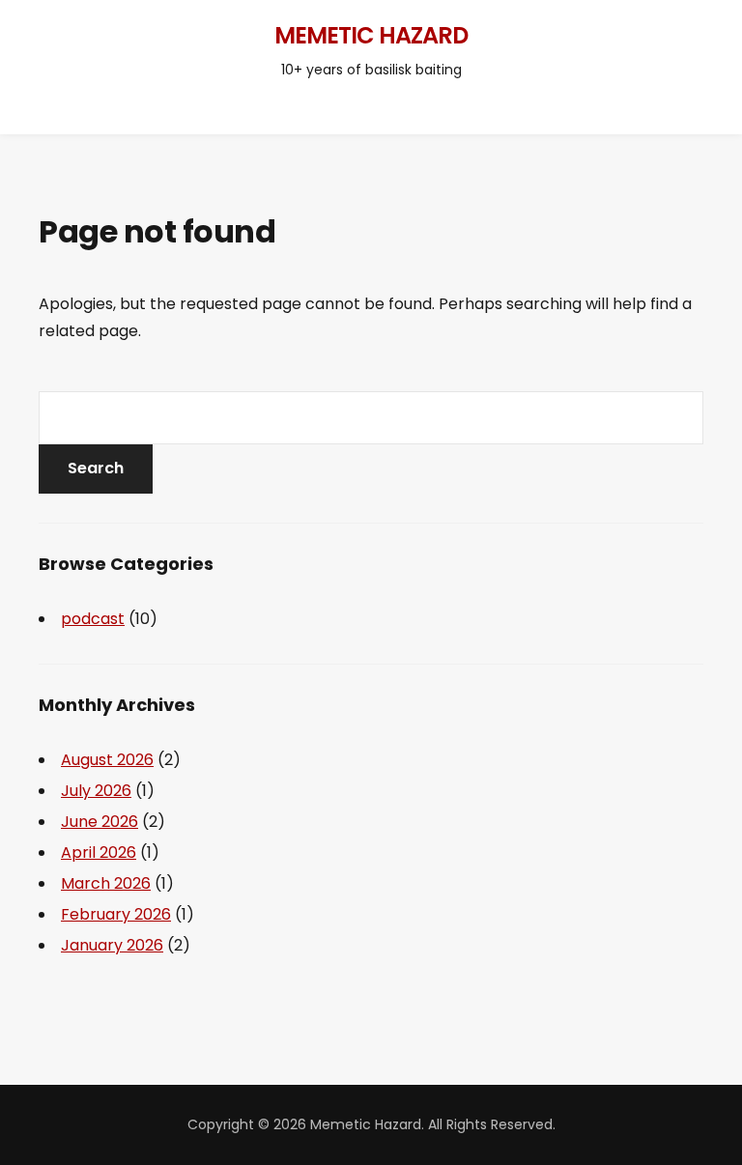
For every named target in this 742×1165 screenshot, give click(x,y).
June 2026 (99, 821)
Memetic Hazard (371, 35)
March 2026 (106, 883)
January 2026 (112, 945)
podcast (93, 619)
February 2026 (116, 914)
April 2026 (98, 852)
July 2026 (96, 791)
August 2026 (107, 760)
